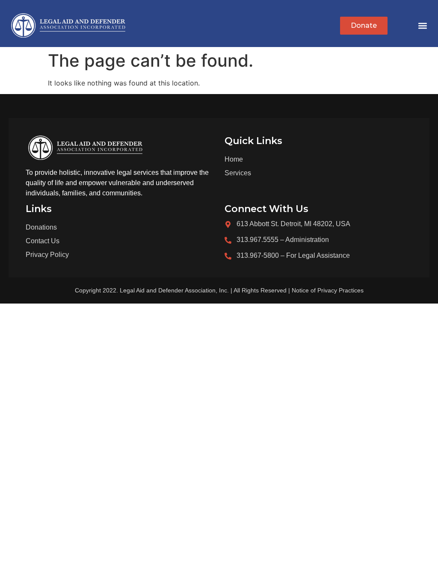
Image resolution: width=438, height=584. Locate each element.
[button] (422, 26)
